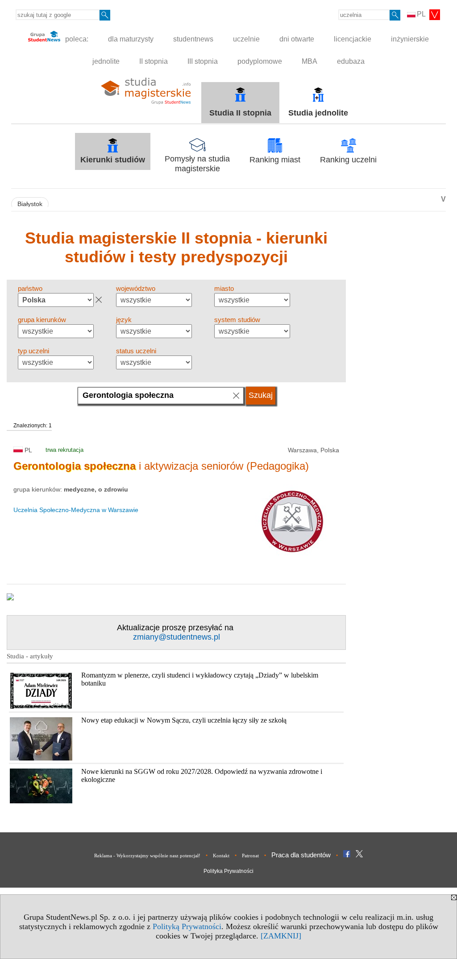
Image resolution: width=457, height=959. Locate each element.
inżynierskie (410, 39)
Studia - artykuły (30, 656)
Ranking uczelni (348, 159)
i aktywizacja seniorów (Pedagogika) (161, 466)
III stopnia (202, 61)
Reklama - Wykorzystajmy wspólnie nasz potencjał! (147, 855)
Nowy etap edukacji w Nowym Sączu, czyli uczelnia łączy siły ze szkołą (184, 720)
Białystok (29, 204)
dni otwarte (296, 39)
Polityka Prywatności (228, 871)
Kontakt (221, 855)
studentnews (193, 39)
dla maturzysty (131, 39)
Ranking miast (274, 159)
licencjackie (352, 39)
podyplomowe (259, 61)
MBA (309, 61)
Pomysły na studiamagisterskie (197, 164)
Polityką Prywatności (187, 926)
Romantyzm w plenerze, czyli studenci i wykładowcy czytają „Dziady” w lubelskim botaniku (199, 679)
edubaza (351, 61)
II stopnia (153, 61)
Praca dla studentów (301, 855)
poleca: (75, 39)
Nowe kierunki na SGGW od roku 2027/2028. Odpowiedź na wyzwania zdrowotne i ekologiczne (201, 775)
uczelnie (246, 39)
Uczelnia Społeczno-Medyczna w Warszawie (75, 509)
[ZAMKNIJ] (281, 935)
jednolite (106, 61)
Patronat (250, 855)
